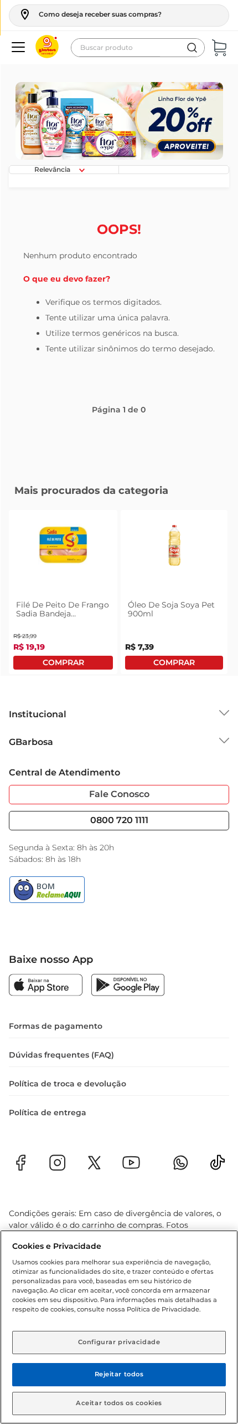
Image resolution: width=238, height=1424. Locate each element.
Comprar (63, 663)
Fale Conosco (119, 794)
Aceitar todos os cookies (119, 1403)
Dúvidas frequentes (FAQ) (61, 1055)
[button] (90, 14)
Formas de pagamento (55, 1026)
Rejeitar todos (119, 1374)
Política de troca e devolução (67, 1084)
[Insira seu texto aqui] (217, 1166)
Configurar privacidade (119, 1342)
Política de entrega (47, 1112)
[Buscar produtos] (192, 48)
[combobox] (138, 47)
